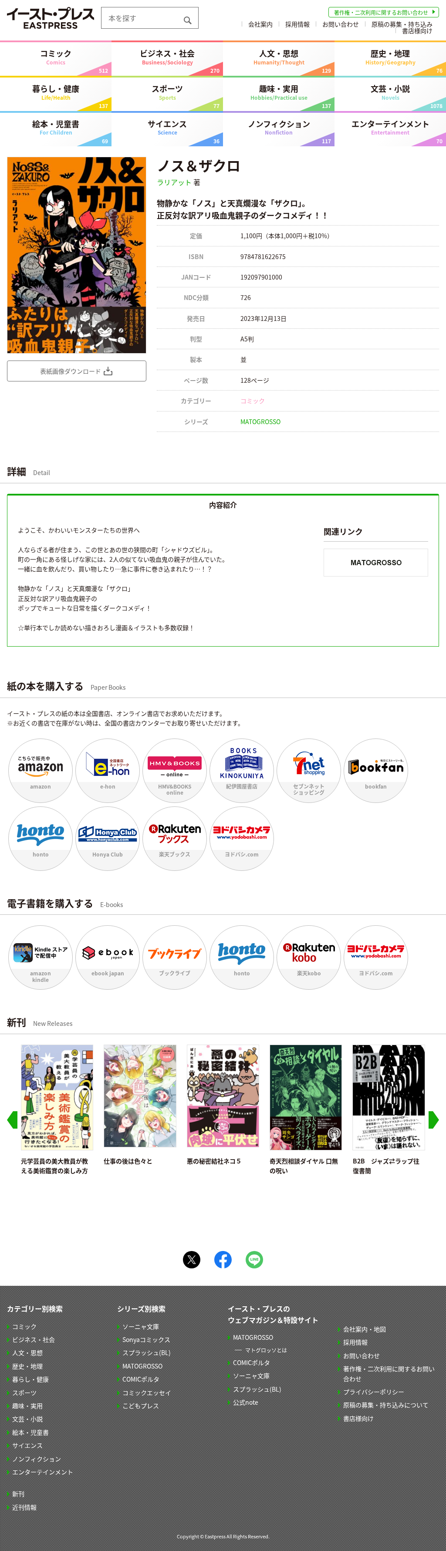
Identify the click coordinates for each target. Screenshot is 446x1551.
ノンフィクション (279, 127)
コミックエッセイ (146, 1392)
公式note (245, 1402)
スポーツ (167, 92)
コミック (55, 56)
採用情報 (297, 24)
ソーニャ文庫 (140, 1326)
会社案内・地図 (364, 1329)
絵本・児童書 (55, 127)
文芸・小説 (390, 92)
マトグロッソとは (266, 1350)
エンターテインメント (390, 127)
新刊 (18, 1493)
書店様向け (417, 30)
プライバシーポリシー (373, 1391)
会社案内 (260, 24)
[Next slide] (434, 1120)
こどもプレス (140, 1405)
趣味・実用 (278, 92)
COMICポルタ (140, 1379)
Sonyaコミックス (146, 1339)
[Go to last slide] (12, 1120)
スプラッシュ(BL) (146, 1352)
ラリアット (174, 182)
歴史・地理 (390, 56)
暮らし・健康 (55, 92)
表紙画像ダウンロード (70, 371)
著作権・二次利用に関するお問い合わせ (381, 12)
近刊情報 (24, 1507)
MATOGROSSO (260, 421)
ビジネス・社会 (167, 56)
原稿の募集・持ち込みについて (386, 1404)
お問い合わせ (340, 24)
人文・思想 (278, 56)
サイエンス (167, 127)
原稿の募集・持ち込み (402, 24)
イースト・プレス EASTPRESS (50, 18)
